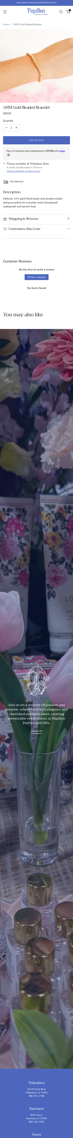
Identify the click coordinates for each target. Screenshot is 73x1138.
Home (6, 24)
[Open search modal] (60, 11)
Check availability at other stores (23, 171)
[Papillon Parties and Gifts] (37, 12)
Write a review (37, 277)
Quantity (8, 120)
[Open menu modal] (4, 11)
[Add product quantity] (16, 127)
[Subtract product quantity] (6, 127)
